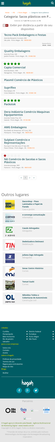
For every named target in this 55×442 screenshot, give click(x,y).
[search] (52, 3)
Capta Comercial (15, 67)
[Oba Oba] (10, 410)
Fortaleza (32, 334)
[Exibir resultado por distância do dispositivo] (5, 25)
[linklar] (35, 410)
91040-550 (32, 56)
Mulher (5, 373)
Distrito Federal (35, 331)
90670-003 (28, 133)
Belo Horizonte (9, 336)
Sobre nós (7, 348)
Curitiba (6, 331)
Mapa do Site (8, 366)
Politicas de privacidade (12, 359)
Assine (5, 353)
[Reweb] (27, 418)
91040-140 (32, 93)
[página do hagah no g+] (27, 390)
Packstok (10, 104)
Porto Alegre (34, 336)
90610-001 (28, 167)
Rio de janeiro (8, 339)
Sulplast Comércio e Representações (17, 141)
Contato (6, 350)
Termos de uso (8, 361)
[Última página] (34, 178)
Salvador (6, 341)
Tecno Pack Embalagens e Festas (25, 35)
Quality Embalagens (17, 51)
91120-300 (26, 120)
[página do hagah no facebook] (19, 390)
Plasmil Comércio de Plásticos (23, 80)
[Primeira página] (21, 178)
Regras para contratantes (13, 364)
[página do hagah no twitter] (36, 390)
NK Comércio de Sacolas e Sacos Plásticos (25, 160)
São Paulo (33, 339)
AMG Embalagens (15, 127)
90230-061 (29, 73)
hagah (27, 3)
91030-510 (31, 148)
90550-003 (27, 40)
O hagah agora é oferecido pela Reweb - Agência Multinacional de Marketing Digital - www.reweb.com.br (25, 424)
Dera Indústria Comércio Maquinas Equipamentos (27, 113)
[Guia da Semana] (23, 410)
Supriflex (10, 87)
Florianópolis (8, 334)
